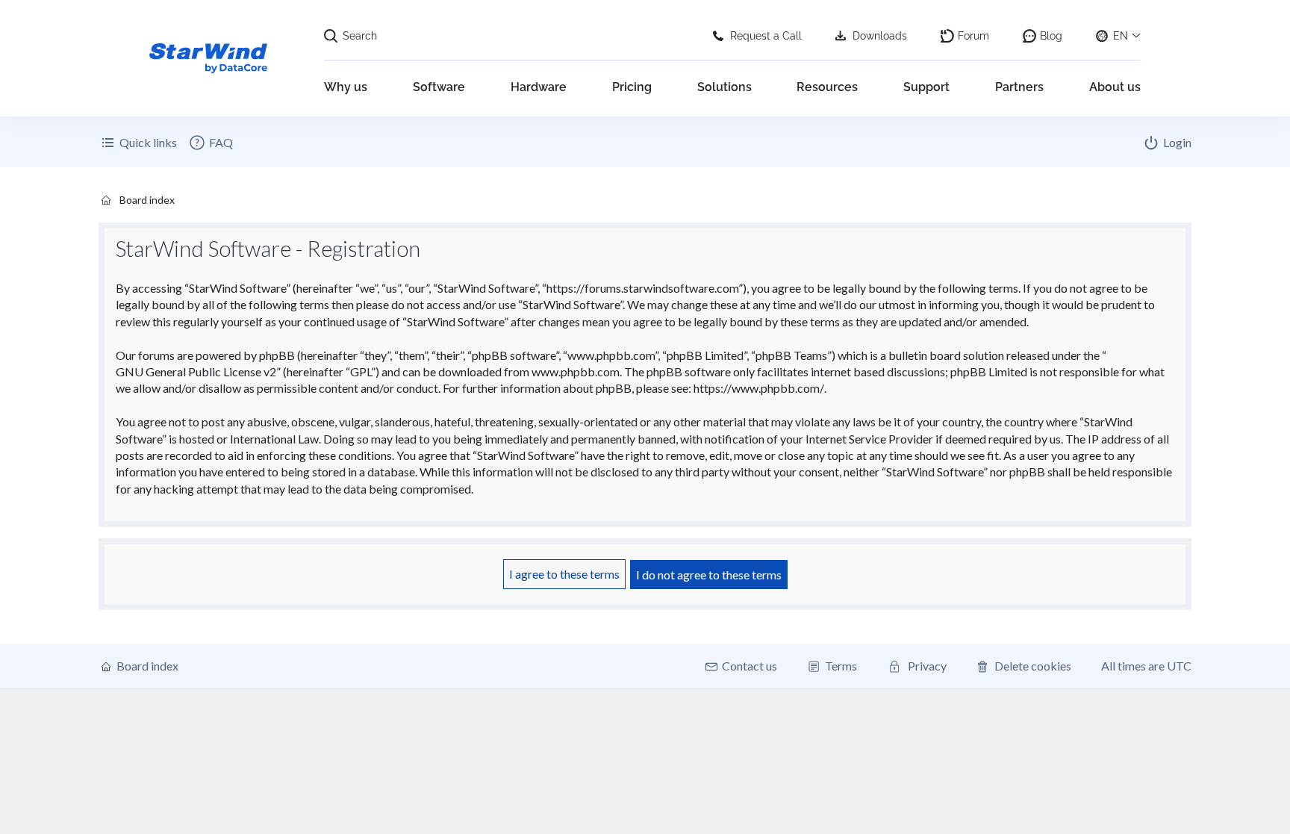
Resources (827, 87)
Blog (1051, 36)
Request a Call (766, 36)
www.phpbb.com (576, 371)
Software (439, 87)
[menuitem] (210, 142)
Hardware (539, 87)
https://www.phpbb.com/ (759, 388)
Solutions (724, 87)
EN (1120, 36)
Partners (1019, 87)
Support (926, 87)
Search (360, 36)
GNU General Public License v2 (196, 371)
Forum (973, 36)
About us (1115, 87)
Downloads (880, 36)
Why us (345, 87)
